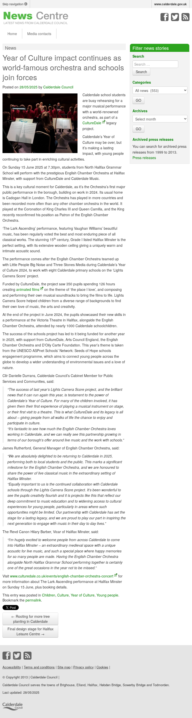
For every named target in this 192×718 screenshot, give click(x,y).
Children (48, 594)
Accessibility (11, 667)
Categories (141, 82)
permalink (33, 600)
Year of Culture (82, 594)
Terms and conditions (39, 667)
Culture (63, 594)
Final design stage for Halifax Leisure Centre (31, 631)
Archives (140, 110)
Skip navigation (13, 4)
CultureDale (91, 122)
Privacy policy (83, 667)
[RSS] (186, 17)
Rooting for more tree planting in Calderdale (30, 619)
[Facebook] (164, 17)
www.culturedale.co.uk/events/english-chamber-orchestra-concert (61, 575)
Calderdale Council (58, 86)
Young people (107, 594)
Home (12, 33)
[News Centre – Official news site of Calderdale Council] (36, 17)
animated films (27, 289)
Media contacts (39, 33)
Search (138, 56)
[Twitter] (175, 17)
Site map (64, 667)
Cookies (102, 667)
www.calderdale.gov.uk (170, 4)
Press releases (144, 157)
